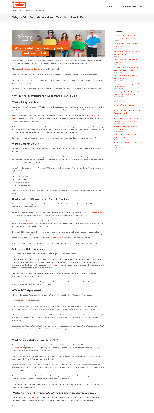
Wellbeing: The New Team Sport (124, 105)
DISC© (31, 397)
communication (51, 127)
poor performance (94, 212)
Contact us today (18, 406)
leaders (29, 223)
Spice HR (109, 6)
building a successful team (29, 69)
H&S (118, 6)
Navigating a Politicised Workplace (125, 100)
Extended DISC (25, 301)
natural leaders (53, 265)
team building (21, 348)
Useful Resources (129, 6)
